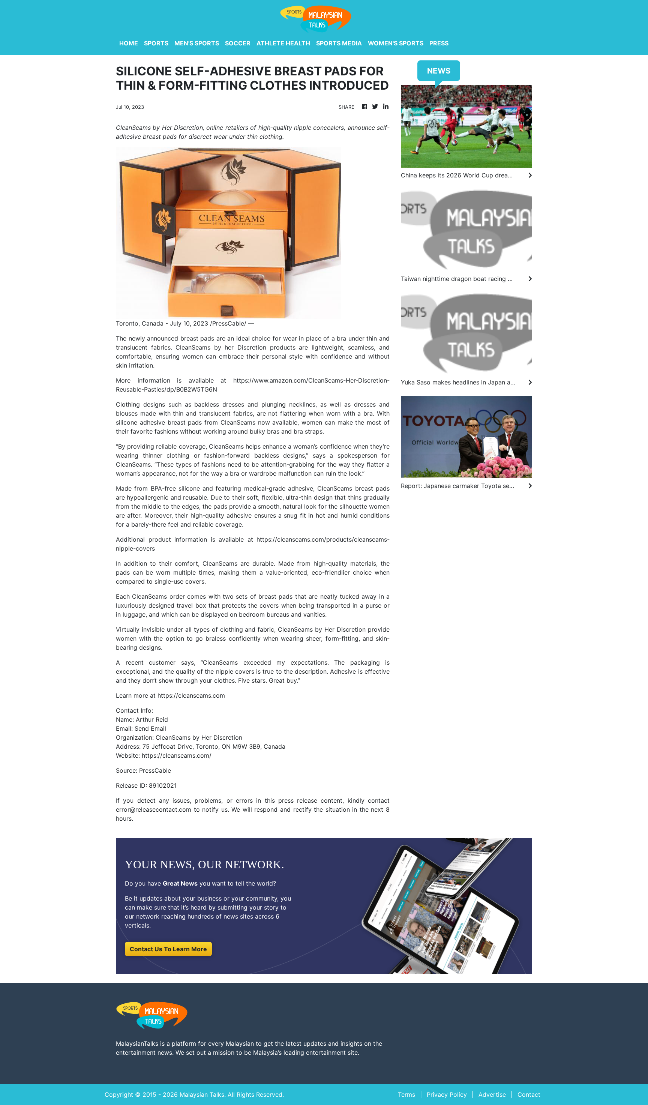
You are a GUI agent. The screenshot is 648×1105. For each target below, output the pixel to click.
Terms (406, 1094)
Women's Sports (395, 43)
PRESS (438, 43)
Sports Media (339, 43)
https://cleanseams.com (191, 695)
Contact (529, 1094)
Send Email (150, 728)
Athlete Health (283, 43)
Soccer (237, 43)
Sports (156, 43)
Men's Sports (196, 43)
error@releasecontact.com (153, 809)
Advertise (492, 1094)
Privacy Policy (447, 1094)
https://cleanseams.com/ (177, 755)
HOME (128, 43)
